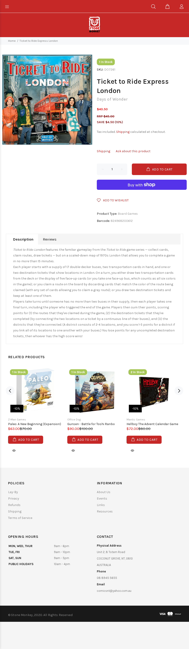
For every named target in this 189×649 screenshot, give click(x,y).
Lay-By (13, 492)
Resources (105, 511)
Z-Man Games (17, 419)
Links (101, 505)
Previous (10, 390)
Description (23, 239)
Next (178, 390)
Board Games (128, 214)
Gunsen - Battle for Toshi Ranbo (91, 424)
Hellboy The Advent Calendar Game (152, 424)
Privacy (13, 498)
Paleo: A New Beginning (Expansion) (34, 424)
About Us (103, 492)
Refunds (14, 505)
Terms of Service (20, 518)
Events (102, 498)
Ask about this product (133, 151)
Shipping (123, 132)
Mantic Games (136, 419)
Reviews (49, 239)
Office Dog (74, 419)
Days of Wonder (112, 99)
